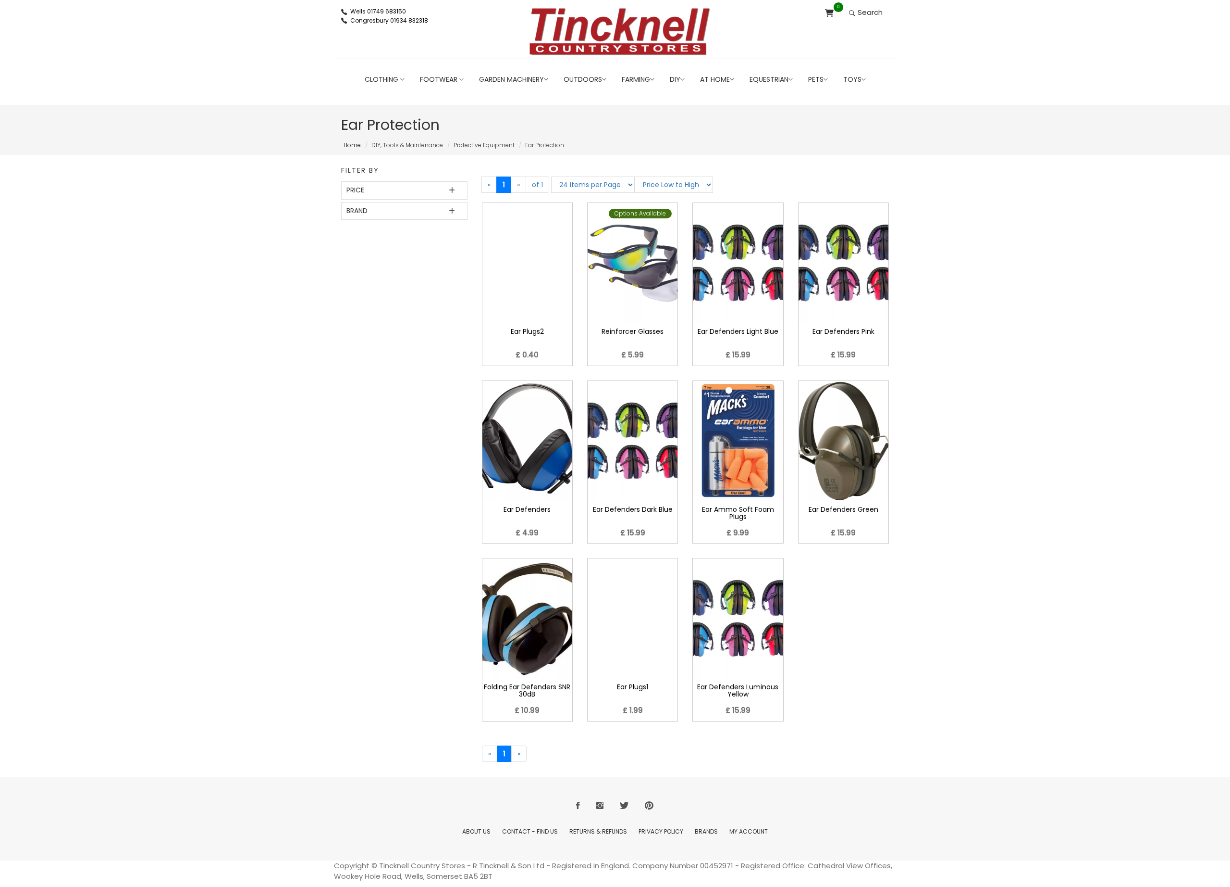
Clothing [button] (382, 79)
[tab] (404, 190)
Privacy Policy (661, 831)
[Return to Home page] (620, 31)
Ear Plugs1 (632, 687)
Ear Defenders (527, 509)
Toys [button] (852, 79)
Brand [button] (357, 210)
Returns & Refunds (598, 831)
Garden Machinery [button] (511, 79)
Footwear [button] (439, 79)
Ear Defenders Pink (843, 331)
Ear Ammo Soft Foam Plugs (738, 513)
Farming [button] (636, 79)
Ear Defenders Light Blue (738, 331)
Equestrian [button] (769, 79)
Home (352, 145)
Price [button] (355, 190)
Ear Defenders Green (843, 509)
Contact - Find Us (530, 831)
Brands (706, 831)
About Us (476, 831)
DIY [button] (675, 79)
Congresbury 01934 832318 (389, 20)
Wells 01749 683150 (378, 11)
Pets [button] (816, 79)
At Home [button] (715, 79)
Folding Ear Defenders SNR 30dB (527, 690)
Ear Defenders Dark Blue (633, 509)
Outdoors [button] (583, 79)
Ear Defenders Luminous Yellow (737, 690)
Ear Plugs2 (527, 331)
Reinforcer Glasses (633, 331)
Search (869, 12)
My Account (748, 831)
